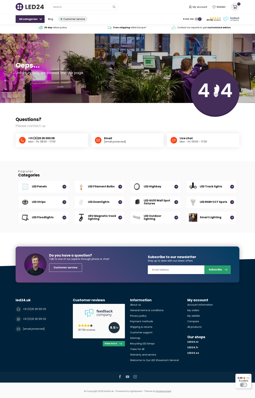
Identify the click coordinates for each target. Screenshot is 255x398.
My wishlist (193, 316)
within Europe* (129, 27)
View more (111, 343)
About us (135, 304)
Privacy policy (138, 316)
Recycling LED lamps (142, 343)
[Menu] (249, 376)
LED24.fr (192, 347)
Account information (200, 304)
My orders (193, 310)
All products (194, 327)
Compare (193, 321)
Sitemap (135, 338)
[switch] (243, 385)
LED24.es (193, 353)
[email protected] (115, 141)
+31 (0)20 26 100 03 (34, 309)
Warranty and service (143, 354)
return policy (55, 27)
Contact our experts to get (204, 27)
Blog (50, 19)
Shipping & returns (141, 327)
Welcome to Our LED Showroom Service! (154, 360)
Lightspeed (136, 391)
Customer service (66, 267)
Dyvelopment (163, 391)
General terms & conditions (147, 310)
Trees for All (137, 349)
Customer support (141, 332)
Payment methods (141, 321)
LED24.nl (192, 342)
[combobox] (84, 6)
